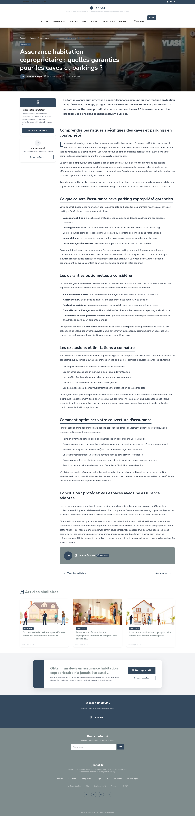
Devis (151, 18)
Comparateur (108, 21)
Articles (74, 21)
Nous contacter (38, 157)
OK (120, 747)
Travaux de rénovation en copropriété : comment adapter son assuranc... (96, 636)
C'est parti (99, 717)
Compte (140, 21)
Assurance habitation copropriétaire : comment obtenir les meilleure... (44, 634)
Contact (123, 21)
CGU (87, 786)
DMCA (125, 786)
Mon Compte (132, 779)
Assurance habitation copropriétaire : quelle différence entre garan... (150, 634)
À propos (25, 2)
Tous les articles (76, 573)
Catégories (58, 21)
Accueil (44, 21)
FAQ (84, 21)
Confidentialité (100, 786)
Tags (98, 779)
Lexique (94, 21)
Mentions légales (39, 2)
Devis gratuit (143, 670)
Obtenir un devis (39, 131)
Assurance (44, 38)
